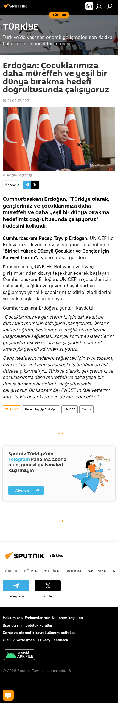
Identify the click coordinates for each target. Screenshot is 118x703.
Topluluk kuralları (39, 625)
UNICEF (69, 409)
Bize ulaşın (12, 625)
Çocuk (86, 409)
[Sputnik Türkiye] (16, 8)
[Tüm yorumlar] (8, 695)
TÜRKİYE (11, 409)
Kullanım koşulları (67, 617)
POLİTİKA (51, 570)
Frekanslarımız (37, 617)
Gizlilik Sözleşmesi (19, 639)
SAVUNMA (97, 570)
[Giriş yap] (98, 6)
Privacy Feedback (53, 639)
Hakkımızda (13, 617)
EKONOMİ (73, 570)
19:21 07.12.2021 (16, 100)
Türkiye (10, 570)
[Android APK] (19, 655)
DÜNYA (30, 570)
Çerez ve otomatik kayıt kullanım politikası (40, 632)
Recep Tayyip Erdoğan (41, 409)
